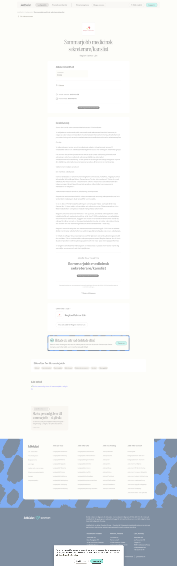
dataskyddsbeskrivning (68, 555)
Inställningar (81, 561)
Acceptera (97, 561)
